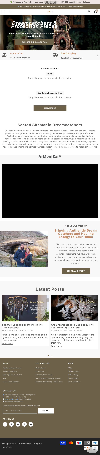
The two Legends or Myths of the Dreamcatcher (22, 326)
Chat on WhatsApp (11, 399)
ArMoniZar (26, 443)
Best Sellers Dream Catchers (50, 93)
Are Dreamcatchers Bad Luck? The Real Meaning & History (72, 326)
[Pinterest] (18, 424)
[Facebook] (5, 424)
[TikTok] (24, 424)
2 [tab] (51, 355)
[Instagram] (11, 424)
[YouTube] (31, 424)
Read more (7, 343)
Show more (50, 108)
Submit (46, 411)
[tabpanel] (25, 320)
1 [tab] (48, 355)
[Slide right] (97, 56)
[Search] (10, 11)
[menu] (3, 11)
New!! (50, 74)
